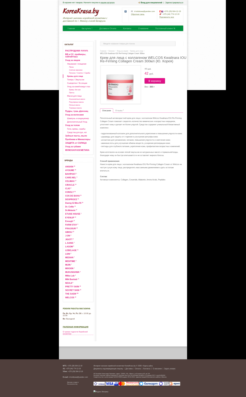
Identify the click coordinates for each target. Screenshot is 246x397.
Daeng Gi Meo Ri (74, 203)
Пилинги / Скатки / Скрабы (79, 73)
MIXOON (70, 268)
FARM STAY (71, 225)
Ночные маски (74, 105)
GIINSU (69, 232)
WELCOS (70, 297)
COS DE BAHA (73, 196)
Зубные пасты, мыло (76, 136)
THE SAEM (71, 294)
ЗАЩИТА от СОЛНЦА (76, 143)
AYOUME (70, 170)
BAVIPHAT (71, 174)
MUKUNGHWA (72, 272)
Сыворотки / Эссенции (77, 83)
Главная (71, 28)
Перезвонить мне (166, 17)
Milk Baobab (72, 279)
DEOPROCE (72, 199)
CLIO (68, 188)
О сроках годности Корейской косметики (75, 333)
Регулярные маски (76, 102)
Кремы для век (75, 90)
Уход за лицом (72, 60)
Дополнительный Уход (77, 122)
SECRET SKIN (73, 290)
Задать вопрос (170, 369)
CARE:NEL (71, 178)
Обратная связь (137, 14)
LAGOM (69, 247)
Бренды (69, 160)
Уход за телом (72, 125)
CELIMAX (70, 181)
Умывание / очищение (76, 64)
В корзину (154, 80)
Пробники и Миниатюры (77, 139)
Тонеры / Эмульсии (75, 80)
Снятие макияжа (75, 70)
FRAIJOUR (71, 228)
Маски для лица (74, 96)
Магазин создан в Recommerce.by (73, 383)
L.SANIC (70, 243)
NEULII (69, 283)
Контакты (127, 28)
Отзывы (119, 110)
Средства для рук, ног (77, 132)
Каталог (69, 44)
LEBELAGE (71, 250)
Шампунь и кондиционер (78, 118)
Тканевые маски (75, 108)
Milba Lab (70, 276)
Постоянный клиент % (165, 28)
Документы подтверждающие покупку (108, 369)
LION (68, 254)
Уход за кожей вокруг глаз (78, 86)
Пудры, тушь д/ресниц (76, 111)
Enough (70, 221)
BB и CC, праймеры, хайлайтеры (75, 55)
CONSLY (70, 192)
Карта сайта (148, 366)
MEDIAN (70, 257)
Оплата (138, 369)
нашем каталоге (107, 2)
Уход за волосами (74, 115)
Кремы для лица (75, 76)
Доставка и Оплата (107, 28)
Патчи (71, 93)
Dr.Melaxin (71, 210)
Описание (106, 110)
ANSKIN (70, 167)
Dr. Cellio (70, 207)
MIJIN (68, 265)
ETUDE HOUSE (73, 214)
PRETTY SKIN (73, 287)
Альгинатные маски (77, 99)
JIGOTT (69, 239)
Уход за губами (73, 146)
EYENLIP (70, 218)
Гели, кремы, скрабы (76, 129)
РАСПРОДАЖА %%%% (76, 51)
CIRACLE (70, 185)
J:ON (68, 236)
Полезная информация (75, 327)
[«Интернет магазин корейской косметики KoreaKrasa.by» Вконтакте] (126, 11)
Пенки (71, 67)
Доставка (129, 369)
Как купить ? (87, 28)
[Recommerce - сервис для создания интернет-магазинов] (64, 384)
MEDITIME (70, 261)
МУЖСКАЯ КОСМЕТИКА (77, 150)
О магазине (143, 28)
